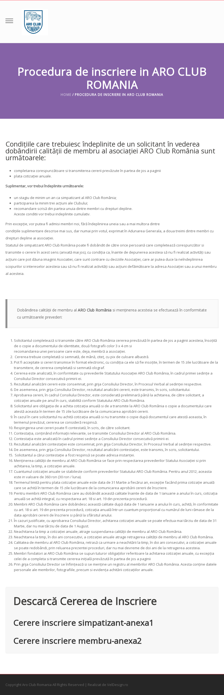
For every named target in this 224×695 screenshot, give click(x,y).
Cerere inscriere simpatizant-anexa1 (83, 622)
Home (66, 94)
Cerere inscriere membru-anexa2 (77, 640)
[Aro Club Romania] (35, 21)
